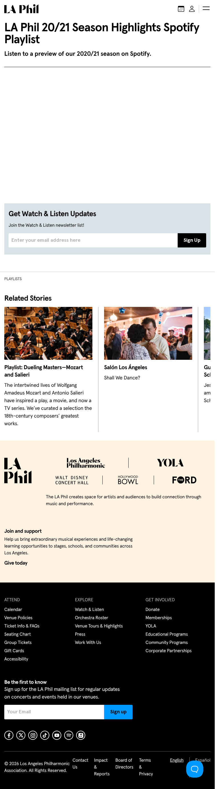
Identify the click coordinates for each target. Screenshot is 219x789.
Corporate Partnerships (168, 651)
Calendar (13, 610)
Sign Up (192, 240)
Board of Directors (124, 764)
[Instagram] (32, 735)
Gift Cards (14, 651)
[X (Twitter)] (20, 735)
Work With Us (88, 643)
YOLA (150, 626)
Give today (15, 563)
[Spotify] (68, 735)
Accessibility (16, 659)
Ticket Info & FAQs (21, 626)
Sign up (118, 711)
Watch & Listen (89, 610)
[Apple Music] (80, 735)
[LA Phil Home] (21, 8)
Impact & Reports (102, 767)
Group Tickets (18, 643)
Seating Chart (17, 634)
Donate (152, 610)
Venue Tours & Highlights (99, 626)
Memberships (158, 618)
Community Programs (166, 643)
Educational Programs (166, 634)
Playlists (13, 279)
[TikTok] (44, 735)
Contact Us (80, 764)
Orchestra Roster (91, 618)
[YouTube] (56, 735)
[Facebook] (8, 735)
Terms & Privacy (146, 767)
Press (80, 634)
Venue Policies (18, 618)
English (176, 760)
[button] (206, 9)
